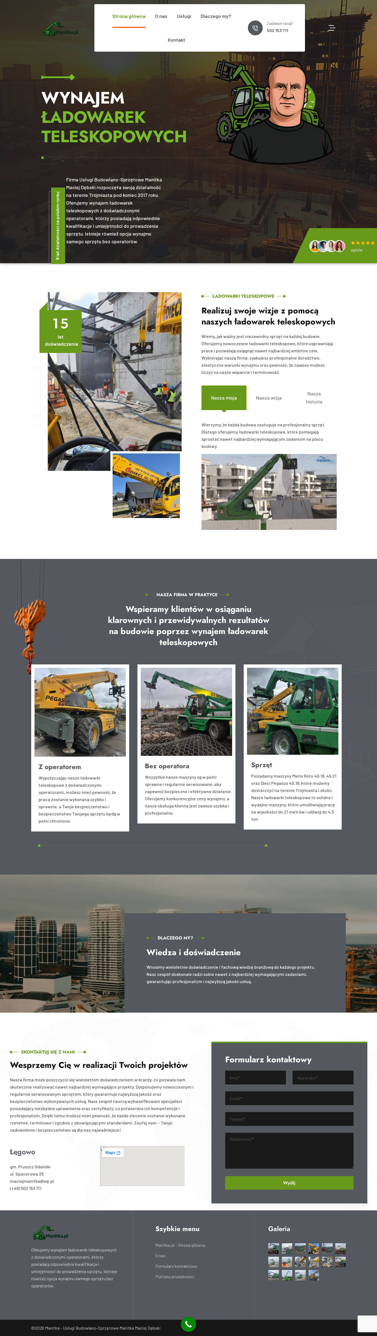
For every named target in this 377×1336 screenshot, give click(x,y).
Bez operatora (167, 766)
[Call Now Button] (188, 1324)
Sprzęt (261, 765)
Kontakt (176, 40)
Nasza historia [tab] (314, 397)
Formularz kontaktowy (176, 1266)
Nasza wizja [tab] (269, 398)
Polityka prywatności (175, 1276)
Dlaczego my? (216, 16)
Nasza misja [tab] (224, 398)
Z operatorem (60, 767)
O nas (161, 16)
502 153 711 (277, 30)
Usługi (184, 16)
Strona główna (128, 16)
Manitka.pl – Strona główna (180, 1245)
